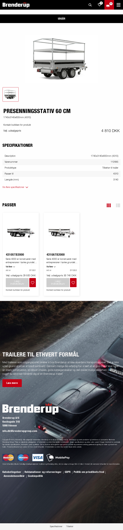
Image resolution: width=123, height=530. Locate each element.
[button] (109, 205)
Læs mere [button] (12, 383)
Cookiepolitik (35, 476)
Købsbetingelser (12, 472)
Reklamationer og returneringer (43, 472)
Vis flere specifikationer (13, 187)
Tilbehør (69, 527)
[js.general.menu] (118, 5)
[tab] (11, 94)
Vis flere (9, 267)
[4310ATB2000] (61, 233)
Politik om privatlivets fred (89, 472)
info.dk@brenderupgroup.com (19, 431)
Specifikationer (56, 527)
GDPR (68, 472)
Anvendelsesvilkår (14, 476)
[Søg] (90, 4)
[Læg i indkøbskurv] (32, 282)
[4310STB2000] (21, 233)
